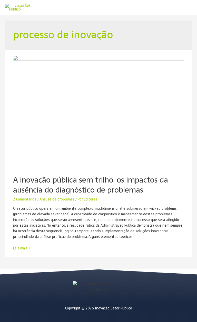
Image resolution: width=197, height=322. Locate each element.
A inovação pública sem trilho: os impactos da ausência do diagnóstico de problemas (90, 185)
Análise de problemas (57, 199)
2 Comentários (24, 199)
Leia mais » (21, 248)
